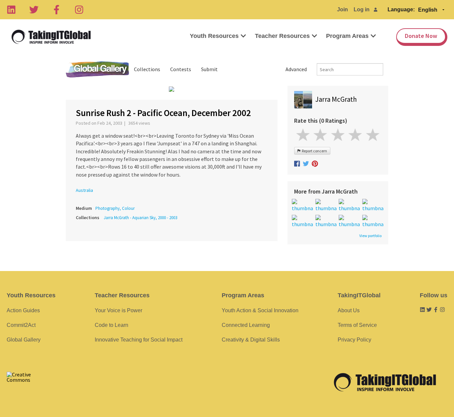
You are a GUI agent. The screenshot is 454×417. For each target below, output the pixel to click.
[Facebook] (56, 9)
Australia (84, 190)
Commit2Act (21, 325)
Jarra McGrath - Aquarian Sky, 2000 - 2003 (140, 217)
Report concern (313, 150)
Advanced (296, 69)
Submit (209, 69)
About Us (349, 310)
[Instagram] (79, 9)
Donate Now (421, 36)
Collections (147, 69)
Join (342, 9)
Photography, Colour (115, 208)
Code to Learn (111, 325)
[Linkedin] (11, 9)
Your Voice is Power (118, 310)
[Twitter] (34, 9)
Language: (401, 9)
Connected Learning (246, 325)
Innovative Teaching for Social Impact (138, 340)
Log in (362, 9)
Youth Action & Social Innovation (260, 310)
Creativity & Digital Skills (251, 340)
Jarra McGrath (336, 99)
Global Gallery (97, 69)
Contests (180, 69)
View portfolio (370, 236)
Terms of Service (357, 325)
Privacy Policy (354, 340)
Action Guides (23, 310)
